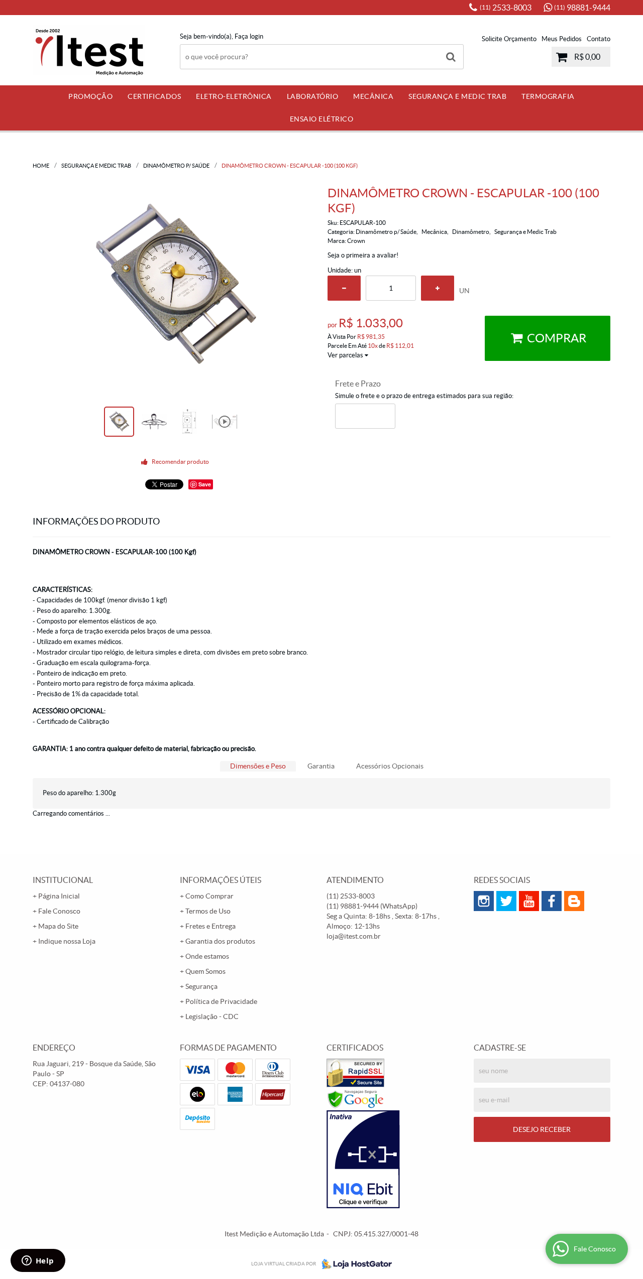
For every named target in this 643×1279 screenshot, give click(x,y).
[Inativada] (395, 1159)
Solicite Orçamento (509, 39)
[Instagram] (484, 901)
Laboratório (313, 96)
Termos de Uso (208, 911)
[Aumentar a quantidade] (437, 288)
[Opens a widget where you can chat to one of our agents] (37, 1261)
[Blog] (574, 901)
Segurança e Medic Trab (457, 96)
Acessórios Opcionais (389, 766)
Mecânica (373, 96)
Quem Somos (205, 971)
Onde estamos (207, 956)
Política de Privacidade (221, 1001)
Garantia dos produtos (220, 941)
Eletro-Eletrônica (234, 96)
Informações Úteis (220, 879)
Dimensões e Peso (258, 766)
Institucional (63, 879)
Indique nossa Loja (66, 941)
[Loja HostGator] (353, 1264)
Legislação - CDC (212, 1016)
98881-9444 (582, 7)
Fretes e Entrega (210, 926)
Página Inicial (59, 896)
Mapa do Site (58, 926)
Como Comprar (209, 896)
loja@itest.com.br (354, 936)
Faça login (249, 36)
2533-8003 (505, 7)
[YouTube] (529, 901)
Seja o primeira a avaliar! (363, 255)
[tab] (258, 766)
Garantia (321, 766)
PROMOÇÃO (90, 96)
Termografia (548, 96)
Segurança (201, 986)
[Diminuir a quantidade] (344, 288)
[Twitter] (506, 901)
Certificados (154, 96)
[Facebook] (552, 901)
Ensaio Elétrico (322, 119)
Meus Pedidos (562, 39)
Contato (598, 39)
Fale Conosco (59, 911)
